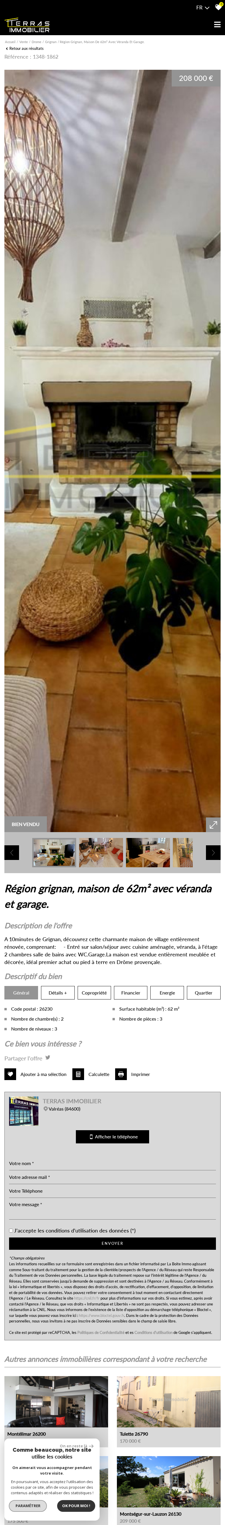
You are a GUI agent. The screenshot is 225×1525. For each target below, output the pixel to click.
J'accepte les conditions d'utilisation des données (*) (75, 1231)
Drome (36, 42)
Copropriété (94, 992)
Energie (167, 992)
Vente (23, 42)
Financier (130, 992)
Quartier (203, 992)
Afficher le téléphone (115, 1136)
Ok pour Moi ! (76, 1505)
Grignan (51, 42)
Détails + (58, 992)
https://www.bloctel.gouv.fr (101, 1315)
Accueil (10, 42)
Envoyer (112, 1243)
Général (21, 992)
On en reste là (73, 1446)
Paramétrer (28, 1505)
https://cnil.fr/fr (87, 1298)
